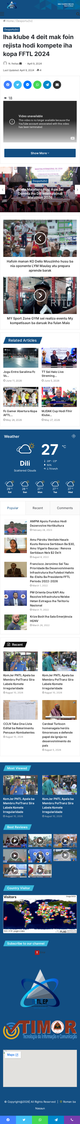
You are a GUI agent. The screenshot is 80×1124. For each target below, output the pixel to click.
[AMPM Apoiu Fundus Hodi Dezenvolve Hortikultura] (15, 527)
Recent (38, 508)
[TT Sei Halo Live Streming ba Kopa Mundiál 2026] (59, 358)
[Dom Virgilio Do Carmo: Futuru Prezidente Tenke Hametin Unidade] (15, 856)
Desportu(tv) (24, 21)
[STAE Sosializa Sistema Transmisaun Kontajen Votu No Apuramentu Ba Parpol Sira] (65, 840)
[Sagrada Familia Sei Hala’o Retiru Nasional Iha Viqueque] (15, 840)
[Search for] (78, 14)
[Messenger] (27, 85)
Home (10, 21)
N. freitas (13, 63)
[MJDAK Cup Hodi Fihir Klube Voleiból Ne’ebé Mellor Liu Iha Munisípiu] (59, 397)
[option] (40, 189)
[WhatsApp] (37, 85)
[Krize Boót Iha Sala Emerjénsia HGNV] (15, 622)
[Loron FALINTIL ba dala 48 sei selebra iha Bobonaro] (40, 871)
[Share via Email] (57, 85)
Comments (65, 508)
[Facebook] (8, 85)
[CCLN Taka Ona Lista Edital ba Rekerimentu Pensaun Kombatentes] (20, 710)
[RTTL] (40, 5)
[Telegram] (47, 85)
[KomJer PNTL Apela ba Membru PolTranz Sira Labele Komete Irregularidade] (20, 661)
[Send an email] (20, 63)
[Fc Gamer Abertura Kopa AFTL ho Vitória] (20, 397)
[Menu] (2, 14)
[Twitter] (18, 85)
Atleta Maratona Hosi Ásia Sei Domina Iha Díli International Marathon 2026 (40, 193)
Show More (39, 153)
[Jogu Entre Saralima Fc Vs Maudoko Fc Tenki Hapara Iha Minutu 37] (20, 358)
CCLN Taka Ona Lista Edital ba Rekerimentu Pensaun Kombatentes (19, 728)
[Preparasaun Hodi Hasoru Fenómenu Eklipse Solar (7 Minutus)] (15, 871)
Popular (12, 508)
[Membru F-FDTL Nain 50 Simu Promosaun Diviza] (40, 840)
